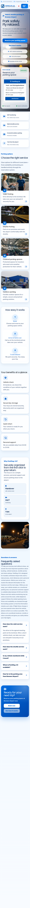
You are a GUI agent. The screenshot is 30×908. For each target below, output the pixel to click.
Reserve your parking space (15, 40)
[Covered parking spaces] (26, 266)
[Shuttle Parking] (26, 234)
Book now (24, 6)
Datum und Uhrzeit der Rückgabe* (15, 92)
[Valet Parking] (26, 201)
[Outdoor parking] (26, 299)
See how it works (15, 45)
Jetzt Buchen (15, 98)
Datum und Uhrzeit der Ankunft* (15, 88)
